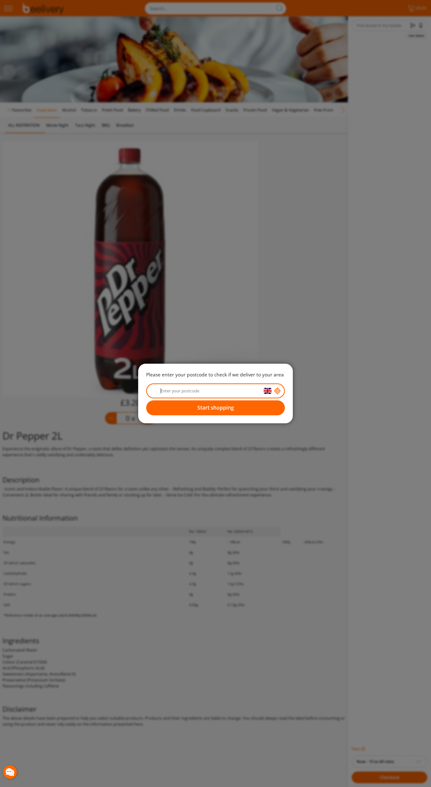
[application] (10, 772)
